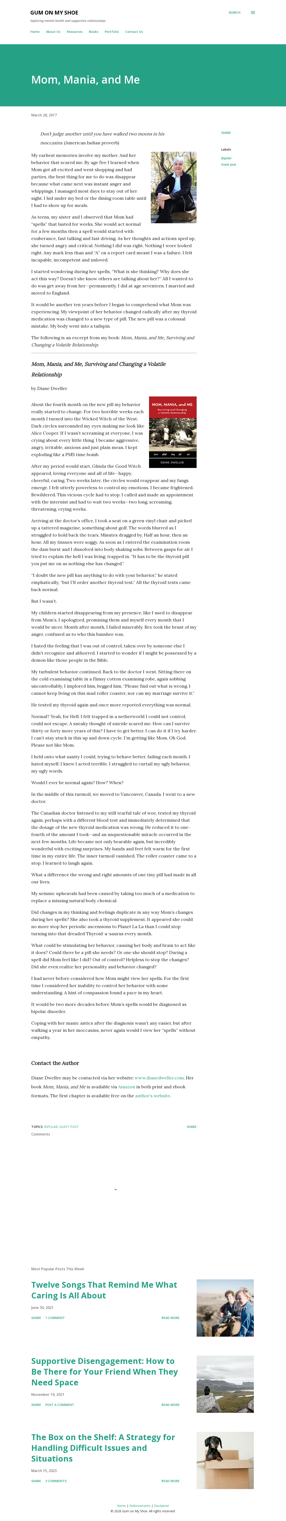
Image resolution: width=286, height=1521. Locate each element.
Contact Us (134, 31)
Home (35, 31)
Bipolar (226, 158)
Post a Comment (59, 1405)
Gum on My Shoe (54, 12)
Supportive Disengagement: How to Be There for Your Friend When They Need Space (104, 1371)
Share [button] (226, 133)
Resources (74, 31)
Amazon (126, 1086)
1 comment (55, 1318)
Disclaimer (161, 1506)
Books (93, 31)
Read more (171, 1318)
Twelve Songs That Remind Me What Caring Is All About (104, 1290)
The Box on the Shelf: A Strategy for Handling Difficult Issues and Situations (103, 1448)
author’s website (152, 1095)
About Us (53, 31)
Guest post (228, 164)
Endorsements (139, 1506)
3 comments (56, 1481)
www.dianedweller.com (159, 1078)
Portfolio (112, 31)
